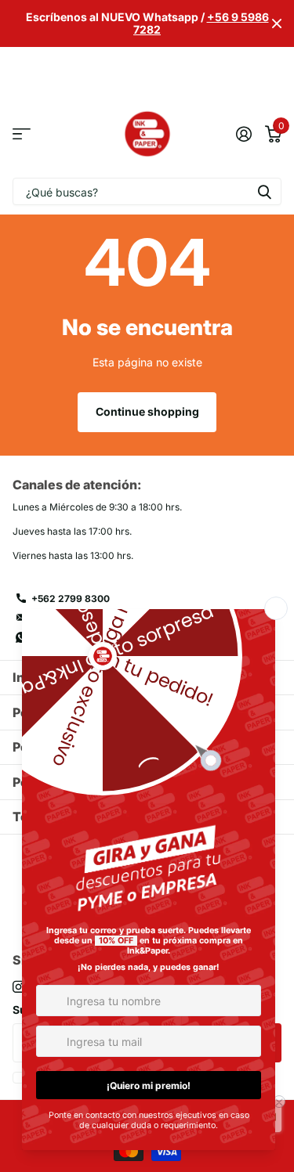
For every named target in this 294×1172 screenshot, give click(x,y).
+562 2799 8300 (70, 598)
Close (277, 23)
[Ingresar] (243, 134)
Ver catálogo (22, 134)
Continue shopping (147, 411)
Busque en (264, 191)
